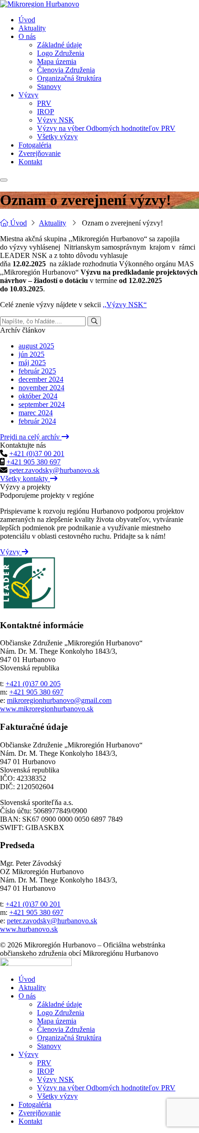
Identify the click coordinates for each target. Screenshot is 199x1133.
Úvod (17, 223)
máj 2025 (32, 363)
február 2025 (37, 371)
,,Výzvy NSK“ (125, 305)
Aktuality (52, 223)
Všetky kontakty (25, 479)
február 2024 (37, 421)
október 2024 (38, 396)
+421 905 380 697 (33, 462)
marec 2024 (36, 413)
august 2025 (36, 346)
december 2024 (41, 379)
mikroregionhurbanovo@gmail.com (59, 700)
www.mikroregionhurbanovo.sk (46, 709)
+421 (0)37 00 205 (33, 684)
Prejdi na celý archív (31, 437)
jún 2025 (31, 354)
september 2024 (42, 404)
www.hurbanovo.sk (29, 929)
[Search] (94, 321)
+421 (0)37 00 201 (36, 453)
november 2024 (41, 388)
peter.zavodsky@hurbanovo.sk (54, 470)
